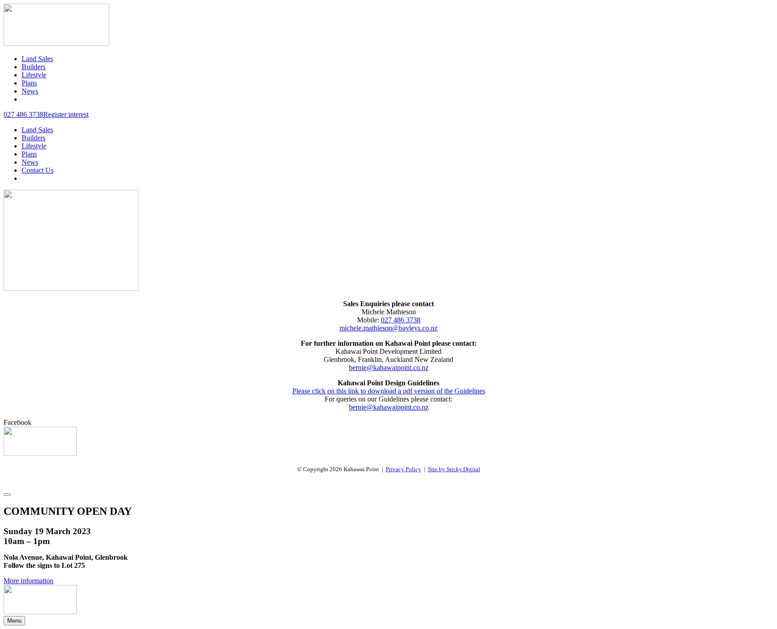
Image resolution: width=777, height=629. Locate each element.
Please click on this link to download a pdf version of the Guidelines (388, 391)
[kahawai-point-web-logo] (56, 43)
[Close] (7, 494)
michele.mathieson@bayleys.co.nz (388, 328)
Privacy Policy (403, 469)
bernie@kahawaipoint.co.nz (389, 367)
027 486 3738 (400, 320)
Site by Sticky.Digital (454, 469)
